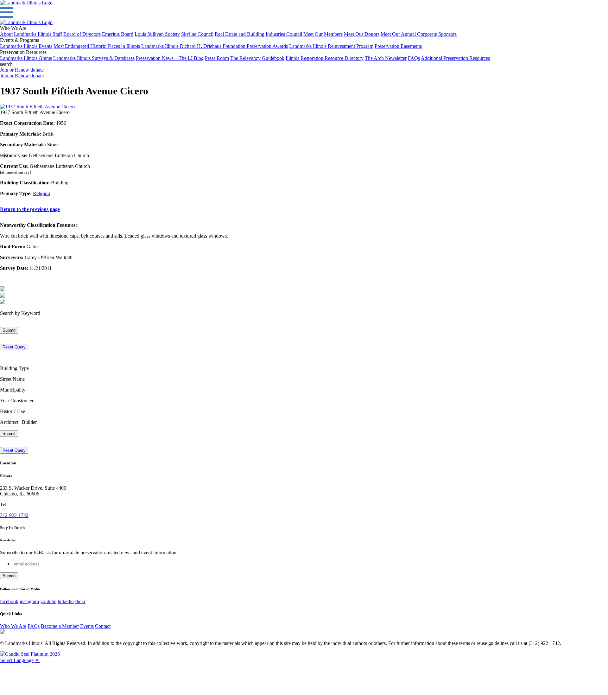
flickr (80, 601)
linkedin (66, 601)
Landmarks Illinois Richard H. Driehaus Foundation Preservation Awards (214, 46)
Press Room (217, 58)
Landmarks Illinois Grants (26, 58)
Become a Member (60, 626)
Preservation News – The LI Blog (170, 58)
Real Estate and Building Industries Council (258, 34)
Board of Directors (82, 34)
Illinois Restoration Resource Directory (325, 58)
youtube (48, 601)
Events (87, 626)
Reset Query (14, 347)
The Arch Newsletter (386, 58)
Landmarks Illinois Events (26, 46)
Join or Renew (14, 70)
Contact (103, 626)
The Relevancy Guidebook (257, 58)
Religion (41, 193)
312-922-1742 (14, 515)
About (6, 34)
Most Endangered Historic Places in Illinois (97, 46)
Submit (9, 330)
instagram (29, 601)
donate (37, 70)
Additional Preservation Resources (455, 58)
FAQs (414, 58)
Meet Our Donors (361, 34)
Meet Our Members (323, 34)
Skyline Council (197, 34)
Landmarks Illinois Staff (38, 34)
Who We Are (13, 626)
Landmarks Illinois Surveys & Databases (94, 58)
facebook (9, 601)
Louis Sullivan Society (157, 34)
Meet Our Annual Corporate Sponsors (419, 34)
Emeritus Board (117, 34)
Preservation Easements (398, 46)
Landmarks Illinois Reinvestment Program (331, 46)
